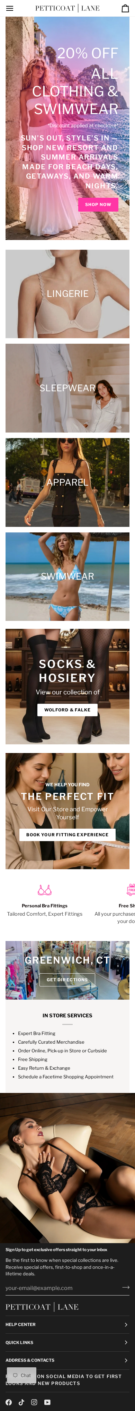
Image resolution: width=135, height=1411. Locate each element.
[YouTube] (47, 1402)
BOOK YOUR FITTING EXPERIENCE (67, 834)
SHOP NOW (98, 204)
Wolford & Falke (67, 709)
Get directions (67, 979)
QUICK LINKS (19, 1342)
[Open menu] (16, 8)
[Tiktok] (21, 1402)
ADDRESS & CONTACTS (30, 1360)
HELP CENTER (21, 1324)
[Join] (123, 1287)
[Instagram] (34, 1402)
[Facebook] (9, 1402)
